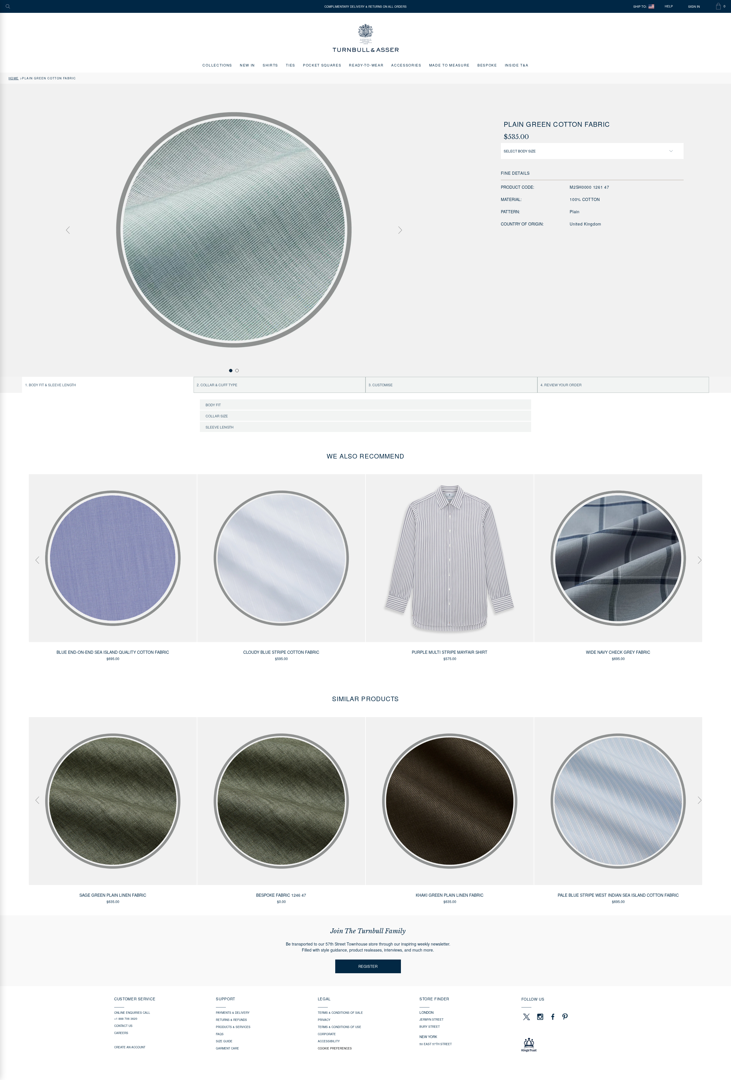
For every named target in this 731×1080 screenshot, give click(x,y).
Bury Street (429, 1027)
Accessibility (329, 1041)
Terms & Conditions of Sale (340, 1013)
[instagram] (540, 1016)
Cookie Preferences (335, 1048)
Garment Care (227, 1048)
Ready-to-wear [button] (366, 65)
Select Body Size (520, 150)
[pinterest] (564, 1016)
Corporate (327, 1034)
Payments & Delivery (233, 1013)
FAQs (220, 1034)
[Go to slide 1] (230, 370)
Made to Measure (449, 65)
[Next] (400, 230)
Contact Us (123, 1026)
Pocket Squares (322, 65)
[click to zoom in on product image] (234, 230)
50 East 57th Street (435, 1044)
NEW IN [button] (247, 65)
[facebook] (553, 1016)
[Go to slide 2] (237, 370)
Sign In (694, 6)
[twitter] (526, 1016)
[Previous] (67, 230)
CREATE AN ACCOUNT (129, 1047)
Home (14, 78)
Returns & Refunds (231, 1020)
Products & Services (233, 1027)
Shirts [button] (270, 65)
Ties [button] (290, 65)
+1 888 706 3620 (125, 1019)
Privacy (324, 1020)
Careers (121, 1033)
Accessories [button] (406, 65)
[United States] (651, 6)
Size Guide (224, 1041)
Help (669, 6)
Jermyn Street (431, 1019)
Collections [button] (217, 65)
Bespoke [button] (487, 65)
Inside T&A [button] (517, 65)
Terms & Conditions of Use (339, 1027)
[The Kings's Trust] (569, 1045)
